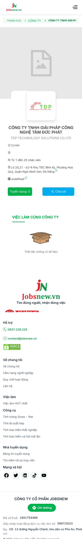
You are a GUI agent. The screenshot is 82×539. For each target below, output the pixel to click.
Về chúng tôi (11, 366)
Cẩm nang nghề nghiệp (18, 373)
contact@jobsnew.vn (22, 338)
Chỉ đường (45, 507)
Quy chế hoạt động (15, 379)
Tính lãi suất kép (13, 423)
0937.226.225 (17, 329)
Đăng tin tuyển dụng (16, 453)
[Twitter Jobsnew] (15, 475)
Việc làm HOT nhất (15, 403)
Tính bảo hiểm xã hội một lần (21, 436)
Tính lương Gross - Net (18, 416)
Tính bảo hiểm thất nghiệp (20, 429)
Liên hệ (7, 386)
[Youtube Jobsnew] (43, 475)
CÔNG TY (34, 20)
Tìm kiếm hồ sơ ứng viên (19, 460)
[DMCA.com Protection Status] (12, 347)
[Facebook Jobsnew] (6, 475)
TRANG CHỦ (14, 20)
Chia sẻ (60, 191)
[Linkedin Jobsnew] (25, 475)
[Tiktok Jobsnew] (34, 475)
